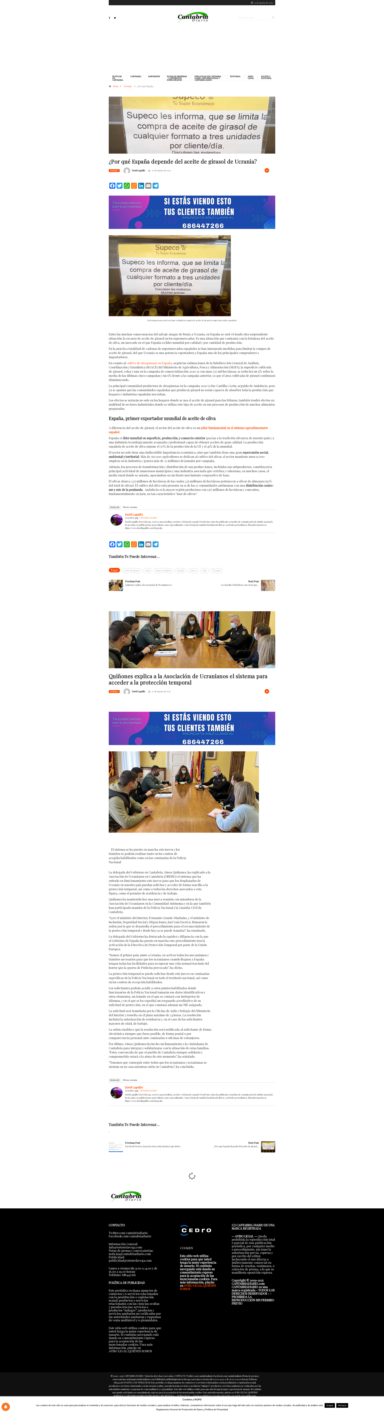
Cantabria (135, 76)
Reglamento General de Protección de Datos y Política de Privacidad (192, 1409)
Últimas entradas (130, 507)
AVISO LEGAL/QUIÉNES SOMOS (198, 1287)
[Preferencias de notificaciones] (6, 1407)
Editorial (235, 76)
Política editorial (266, 77)
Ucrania (216, 570)
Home (116, 86)
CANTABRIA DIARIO (148, 517)
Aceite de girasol (131, 570)
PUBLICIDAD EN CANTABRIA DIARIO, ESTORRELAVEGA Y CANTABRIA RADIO (208, 78)
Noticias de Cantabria (117, 78)
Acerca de (114, 507)
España (180, 570)
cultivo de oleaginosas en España (149, 363)
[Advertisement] (192, 49)
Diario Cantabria (163, 570)
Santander (154, 76)
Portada (128, 86)
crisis (147, 570)
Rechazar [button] (342, 1405)
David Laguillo (138, 170)
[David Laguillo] (117, 519)
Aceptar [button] (329, 1405)
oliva (204, 570)
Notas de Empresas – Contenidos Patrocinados (177, 78)
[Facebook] (109, 18)
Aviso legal (251, 77)
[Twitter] (115, 17)
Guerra (193, 570)
